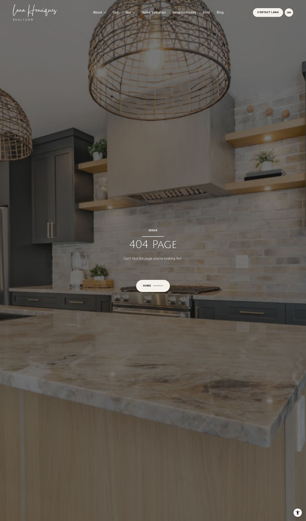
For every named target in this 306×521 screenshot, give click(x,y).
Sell (116, 12)
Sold (206, 12)
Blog (220, 12)
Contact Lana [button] (268, 12)
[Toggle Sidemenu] (289, 12)
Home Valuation (153, 12)
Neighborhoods (184, 12)
